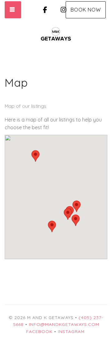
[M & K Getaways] (56, 33)
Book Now (86, 10)
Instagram (71, 331)
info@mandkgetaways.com (64, 324)
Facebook (39, 331)
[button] (52, 226)
